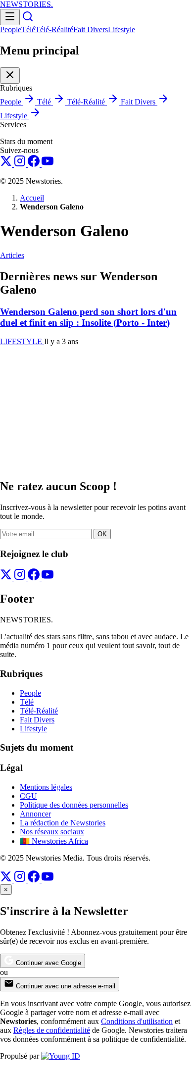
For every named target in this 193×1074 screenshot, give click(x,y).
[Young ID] (60, 1056)
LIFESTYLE (22, 341)
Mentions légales (46, 787)
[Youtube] (47, 164)
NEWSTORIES (26, 4)
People (10, 29)
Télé (28, 29)
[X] (7, 164)
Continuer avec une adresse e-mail (64, 986)
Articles (12, 255)
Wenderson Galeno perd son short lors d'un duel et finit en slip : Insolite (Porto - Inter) (88, 317)
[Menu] (10, 17)
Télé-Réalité (54, 29)
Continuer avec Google (47, 963)
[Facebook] (35, 164)
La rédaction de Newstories (62, 822)
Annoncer (35, 814)
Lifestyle (121, 29)
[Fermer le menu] (10, 75)
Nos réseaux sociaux (52, 831)
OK (102, 534)
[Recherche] (28, 19)
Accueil (32, 198)
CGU (28, 796)
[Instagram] (21, 164)
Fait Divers (90, 29)
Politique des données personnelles (74, 805)
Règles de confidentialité (51, 1030)
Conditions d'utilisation (137, 1021)
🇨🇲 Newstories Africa (54, 841)
